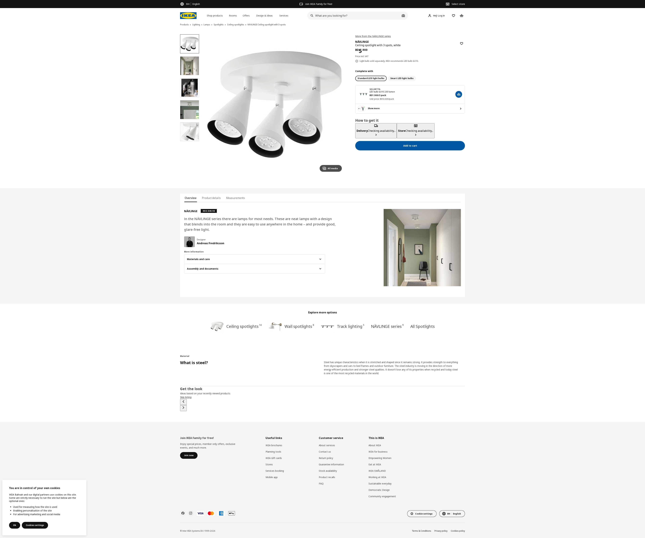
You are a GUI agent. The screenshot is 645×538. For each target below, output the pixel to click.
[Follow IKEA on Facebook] (183, 513)
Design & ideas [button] (264, 15)
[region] (274, 104)
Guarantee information (331, 464)
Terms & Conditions (421, 530)
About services (327, 445)
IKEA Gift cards (274, 458)
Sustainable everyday (380, 483)
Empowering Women (380, 458)
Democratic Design (379, 490)
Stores (269, 464)
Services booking (275, 470)
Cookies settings (35, 525)
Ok (14, 525)
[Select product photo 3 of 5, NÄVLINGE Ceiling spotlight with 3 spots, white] (189, 87)
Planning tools (273, 451)
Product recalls (327, 477)
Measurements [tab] (235, 198)
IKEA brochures (274, 445)
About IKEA (375, 445)
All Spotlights (422, 326)
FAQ (321, 483)
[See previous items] (183, 402)
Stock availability (328, 470)
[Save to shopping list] (461, 43)
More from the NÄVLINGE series (373, 36)
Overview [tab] (191, 198)
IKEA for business (378, 451)
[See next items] (183, 408)
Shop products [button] (215, 15)
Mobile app (272, 477)
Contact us (325, 451)
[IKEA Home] (188, 15)
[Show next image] (337, 104)
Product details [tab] (211, 198)
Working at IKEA (377, 477)
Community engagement (382, 496)
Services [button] (283, 15)
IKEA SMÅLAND (377, 470)
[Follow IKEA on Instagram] (191, 513)
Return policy (326, 458)
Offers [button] (246, 15)
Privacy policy (441, 530)
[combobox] (354, 16)
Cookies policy (458, 530)
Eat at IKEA (375, 464)
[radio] (371, 78)
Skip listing (185, 397)
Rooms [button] (233, 15)
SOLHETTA (375, 89)
